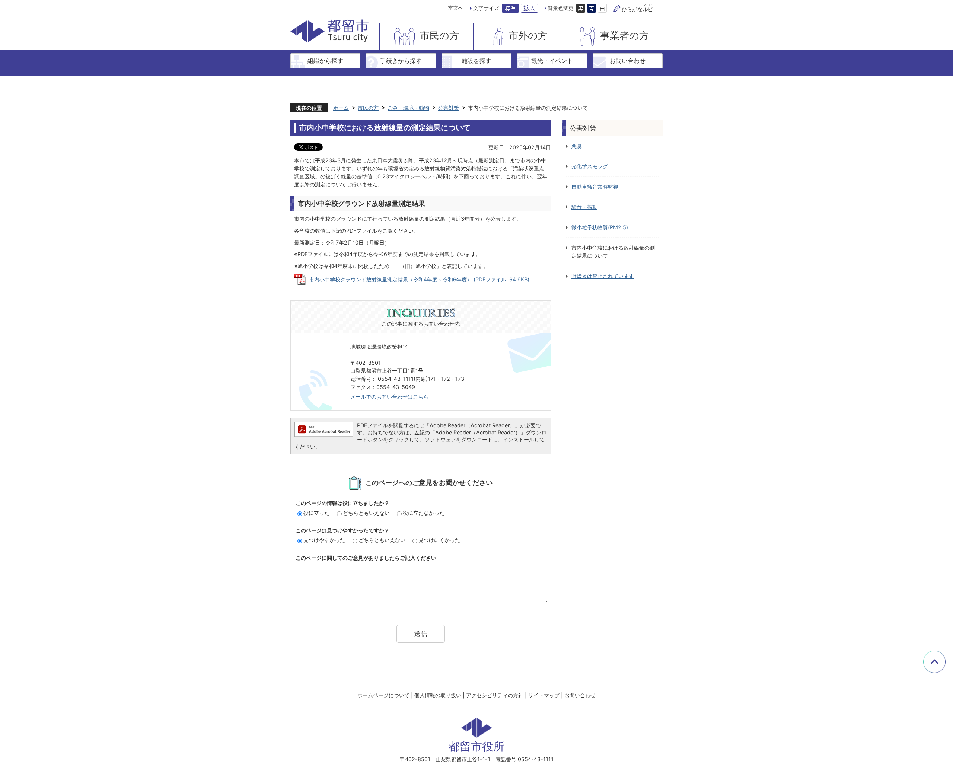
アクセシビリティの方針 (494, 695)
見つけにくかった (439, 540)
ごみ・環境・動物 (408, 108)
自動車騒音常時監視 (594, 186)
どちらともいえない (366, 513)
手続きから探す (401, 60)
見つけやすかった (324, 540)
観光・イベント (552, 60)
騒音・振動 (584, 207)
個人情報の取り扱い (437, 695)
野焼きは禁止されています (602, 276)
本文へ (455, 7)
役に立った (316, 513)
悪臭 (576, 146)
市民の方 (439, 35)
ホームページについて (383, 695)
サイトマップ (544, 695)
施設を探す (476, 60)
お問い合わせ (628, 60)
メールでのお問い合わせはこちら (389, 396)
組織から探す (325, 60)
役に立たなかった (423, 513)
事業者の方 (624, 35)
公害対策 (448, 108)
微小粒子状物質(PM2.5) (599, 227)
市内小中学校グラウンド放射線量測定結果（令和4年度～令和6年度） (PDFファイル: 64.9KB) (419, 279)
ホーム (341, 108)
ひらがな (637, 9)
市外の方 (528, 35)
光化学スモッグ (589, 166)
